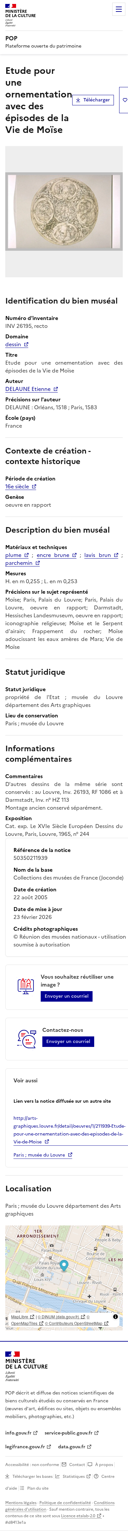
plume (13, 555)
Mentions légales (20, 1503)
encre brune (53, 555)
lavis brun (97, 555)
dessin (13, 344)
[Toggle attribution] (115, 1317)
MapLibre (19, 1316)
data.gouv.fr (71, 1446)
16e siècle (17, 486)
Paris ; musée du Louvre (39, 1155)
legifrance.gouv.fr (25, 1446)
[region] (64, 1277)
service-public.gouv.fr (69, 1433)
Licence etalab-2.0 (78, 1516)
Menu (118, 9)
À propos (104, 1465)
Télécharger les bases (32, 1476)
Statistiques (74, 1476)
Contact (77, 1465)
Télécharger (96, 99)
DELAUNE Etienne (28, 389)
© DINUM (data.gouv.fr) (58, 1316)
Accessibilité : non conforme (32, 1465)
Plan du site (38, 1488)
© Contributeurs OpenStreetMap (73, 1323)
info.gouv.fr (18, 1433)
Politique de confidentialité (65, 1503)
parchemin (18, 563)
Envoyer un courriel (67, 996)
